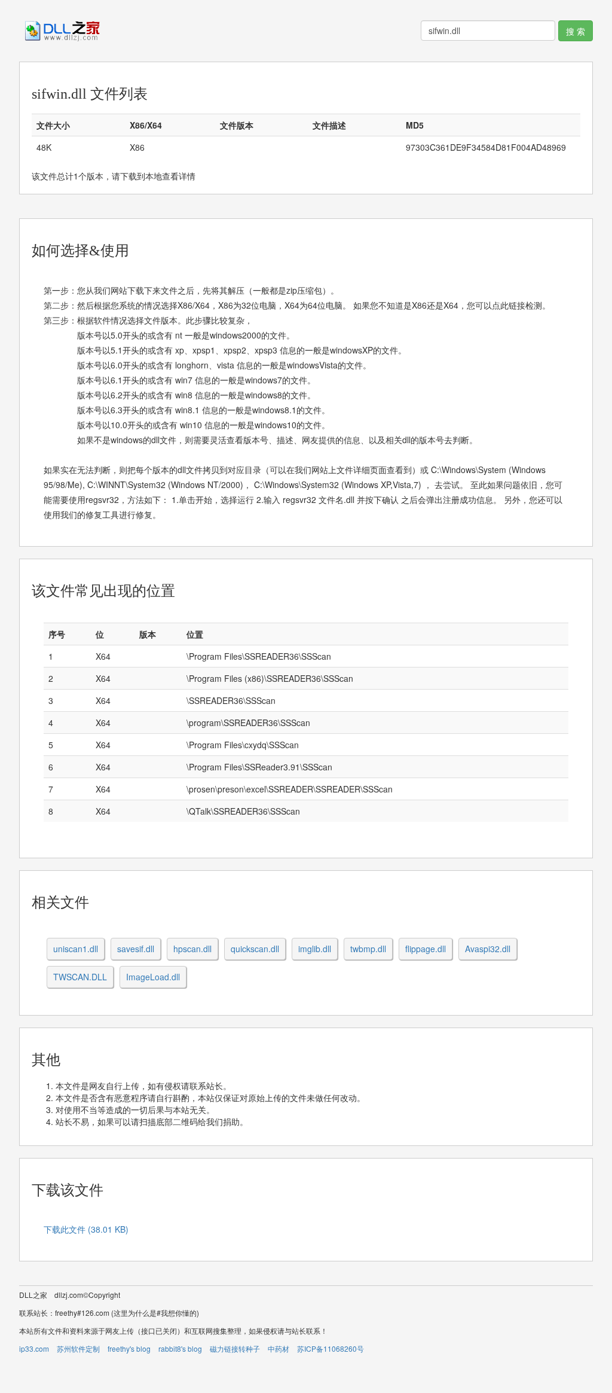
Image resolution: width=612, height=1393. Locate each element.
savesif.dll (135, 949)
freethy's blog (129, 1348)
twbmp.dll (368, 949)
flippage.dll (425, 949)
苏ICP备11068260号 (330, 1348)
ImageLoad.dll (153, 977)
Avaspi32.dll (487, 949)
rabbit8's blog (180, 1348)
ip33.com (34, 1348)
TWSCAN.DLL (80, 977)
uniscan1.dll (75, 949)
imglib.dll (314, 949)
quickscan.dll (255, 949)
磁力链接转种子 (235, 1348)
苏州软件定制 (78, 1348)
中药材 (278, 1348)
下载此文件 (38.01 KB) (86, 1229)
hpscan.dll (192, 949)
